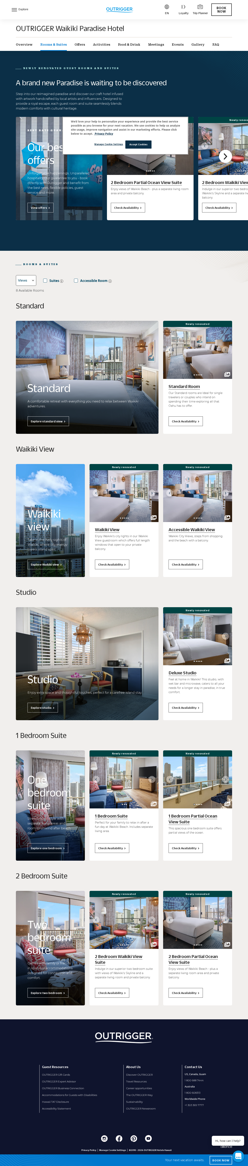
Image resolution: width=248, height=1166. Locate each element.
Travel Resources (136, 1081)
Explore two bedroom (46, 992)
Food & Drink (129, 44)
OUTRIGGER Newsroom (141, 1108)
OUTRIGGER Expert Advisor (59, 1081)
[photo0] (147, 171)
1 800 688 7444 (194, 1080)
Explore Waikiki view (45, 564)
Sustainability (134, 1101)
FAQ (215, 44)
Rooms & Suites (53, 44)
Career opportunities (139, 1088)
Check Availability (126, 207)
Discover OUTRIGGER (139, 1074)
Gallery (198, 44)
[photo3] (152, 170)
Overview (24, 44)
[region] (125, 136)
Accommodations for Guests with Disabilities (69, 1095)
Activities (101, 44)
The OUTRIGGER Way (139, 1095)
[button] (204, 145)
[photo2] (150, 170)
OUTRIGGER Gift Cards (56, 1074)
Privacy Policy (88, 1150)
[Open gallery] (227, 374)
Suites (54, 280)
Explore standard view (47, 421)
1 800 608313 (192, 1092)
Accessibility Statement (56, 1108)
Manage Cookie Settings (108, 144)
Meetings (156, 44)
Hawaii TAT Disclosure (55, 1101)
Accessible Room (94, 280)
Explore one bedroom (46, 848)
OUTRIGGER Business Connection (63, 1088)
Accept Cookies (138, 144)
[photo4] (154, 170)
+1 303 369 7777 (194, 1105)
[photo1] (148, 170)
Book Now (221, 9)
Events (178, 44)
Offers (80, 44)
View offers (39, 207)
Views (22, 280)
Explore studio (41, 707)
